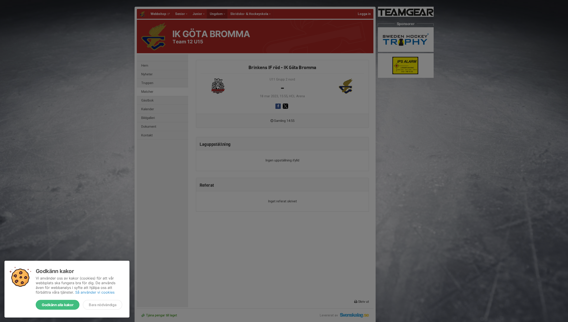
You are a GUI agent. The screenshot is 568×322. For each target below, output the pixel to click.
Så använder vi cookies (94, 292)
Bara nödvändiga (102, 305)
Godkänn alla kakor (57, 305)
